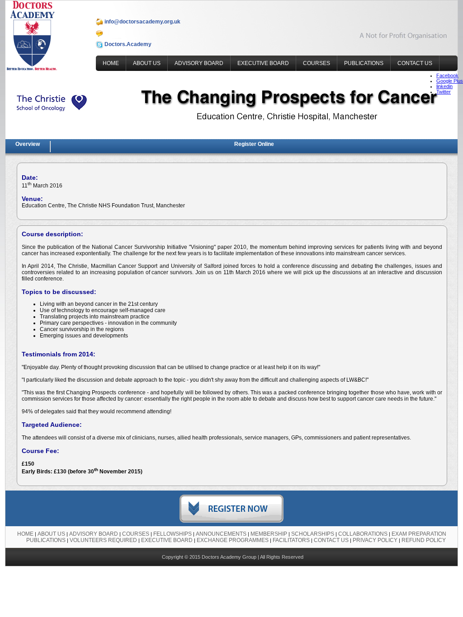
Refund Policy (424, 540)
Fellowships (172, 534)
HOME (111, 63)
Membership (268, 534)
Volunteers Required (103, 540)
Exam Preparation (419, 534)
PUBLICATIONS (363, 63)
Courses (135, 534)
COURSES (316, 63)
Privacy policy (375, 540)
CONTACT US (414, 63)
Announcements (221, 534)
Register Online (254, 144)
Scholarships (312, 534)
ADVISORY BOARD (199, 63)
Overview (27, 144)
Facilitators (291, 540)
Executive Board (167, 540)
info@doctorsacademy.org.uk (141, 22)
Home (25, 534)
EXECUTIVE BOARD (263, 63)
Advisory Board (93, 534)
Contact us (331, 540)
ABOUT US (147, 63)
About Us (51, 534)
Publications (46, 540)
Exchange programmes (233, 540)
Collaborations (362, 534)
